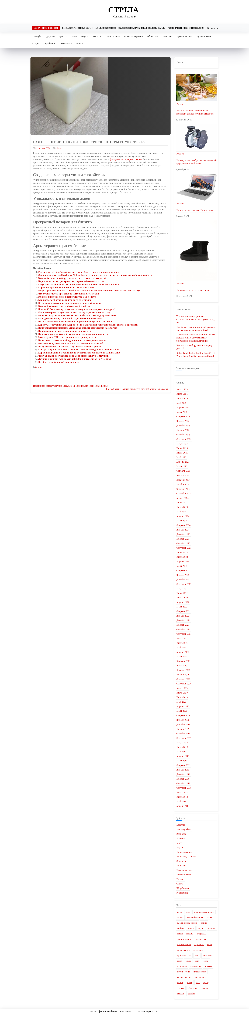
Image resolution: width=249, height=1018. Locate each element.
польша (208, 966)
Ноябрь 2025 (182, 430)
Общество (152, 36)
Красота (63, 36)
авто (188, 912)
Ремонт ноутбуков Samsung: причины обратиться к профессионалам (78, 271)
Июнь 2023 (182, 556)
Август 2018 (182, 792)
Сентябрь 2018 (184, 787)
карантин (199, 944)
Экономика (66, 43)
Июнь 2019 (182, 747)
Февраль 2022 (183, 611)
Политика (167, 36)
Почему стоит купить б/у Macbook (194, 210)
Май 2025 (181, 457)
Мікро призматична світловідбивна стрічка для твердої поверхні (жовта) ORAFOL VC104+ (89, 290)
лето (197, 955)
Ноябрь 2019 (182, 728)
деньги (191, 928)
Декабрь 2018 (183, 774)
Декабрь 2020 (183, 670)
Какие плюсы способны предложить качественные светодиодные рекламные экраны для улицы (195, 337)
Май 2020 (181, 701)
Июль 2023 (182, 552)
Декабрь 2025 (183, 425)
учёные (180, 993)
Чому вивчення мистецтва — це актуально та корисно (70, 346)
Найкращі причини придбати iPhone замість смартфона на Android (77, 327)
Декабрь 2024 (183, 479)
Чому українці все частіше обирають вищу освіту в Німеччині (73, 355)
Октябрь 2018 (183, 783)
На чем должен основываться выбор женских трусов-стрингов (75, 321)
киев (209, 944)
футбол (191, 993)
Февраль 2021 (183, 660)
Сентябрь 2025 (184, 439)
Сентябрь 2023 (184, 547)
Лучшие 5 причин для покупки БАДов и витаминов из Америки (75, 358)
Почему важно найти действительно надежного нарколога (73, 334)
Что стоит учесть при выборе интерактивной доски (68, 293)
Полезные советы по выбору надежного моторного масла (72, 340)
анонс (180, 917)
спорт (180, 982)
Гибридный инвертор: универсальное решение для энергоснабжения (70, 385)
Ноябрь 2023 (182, 538)
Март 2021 (181, 656)
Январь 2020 (182, 719)
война (204, 922)
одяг (197, 961)
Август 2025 (182, 443)
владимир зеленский (187, 922)
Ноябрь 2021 (182, 624)
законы (189, 933)
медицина (207, 955)
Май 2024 (181, 511)
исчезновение (184, 944)
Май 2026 (181, 402)
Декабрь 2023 (183, 534)
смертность (200, 977)
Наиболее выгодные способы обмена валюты (64, 330)
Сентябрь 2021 (184, 633)
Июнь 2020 (182, 697)
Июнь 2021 (182, 642)
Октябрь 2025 (183, 434)
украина (204, 988)
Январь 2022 (182, 615)
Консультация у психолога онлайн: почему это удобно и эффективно (78, 349)
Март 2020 (181, 710)
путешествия (199, 971)
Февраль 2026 (183, 416)
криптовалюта (184, 955)
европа (201, 928)
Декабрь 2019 (183, 724)
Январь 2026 (182, 420)
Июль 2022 (182, 593)
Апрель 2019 (182, 756)
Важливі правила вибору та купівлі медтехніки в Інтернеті (72, 278)
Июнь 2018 (182, 796)
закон (180, 933)
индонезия (200, 939)
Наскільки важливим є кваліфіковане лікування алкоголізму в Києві (196, 328)
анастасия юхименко (204, 912)
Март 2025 (181, 466)
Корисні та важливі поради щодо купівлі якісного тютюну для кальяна (79, 352)
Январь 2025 (182, 475)
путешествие (183, 971)
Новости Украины (133, 36)
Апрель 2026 (182, 407)
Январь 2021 (182, 665)
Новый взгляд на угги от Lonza (192, 290)
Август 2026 (182, 389)
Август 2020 (182, 688)
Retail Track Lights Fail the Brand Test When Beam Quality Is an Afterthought (195, 354)
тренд (206, 982)
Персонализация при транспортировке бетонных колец (71, 281)
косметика (198, 950)
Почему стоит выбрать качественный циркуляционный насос (196, 162)
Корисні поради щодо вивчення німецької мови (66, 287)
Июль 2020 (182, 692)
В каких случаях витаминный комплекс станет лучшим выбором (194, 112)
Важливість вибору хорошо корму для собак (194, 347)
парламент (195, 966)
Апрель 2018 (182, 805)
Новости (96, 36)
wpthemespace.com (148, 1011)
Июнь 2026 (182, 398)
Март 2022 (181, 606)
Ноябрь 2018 (182, 778)
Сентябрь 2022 (184, 583)
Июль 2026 (182, 393)
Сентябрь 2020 (184, 683)
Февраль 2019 (183, 765)
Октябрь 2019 (183, 733)
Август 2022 (182, 588)
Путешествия (203, 36)
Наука (84, 36)
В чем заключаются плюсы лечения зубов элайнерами (69, 302)
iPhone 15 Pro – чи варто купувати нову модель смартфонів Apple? (76, 309)
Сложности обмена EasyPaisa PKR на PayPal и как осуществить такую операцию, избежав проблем (95, 275)
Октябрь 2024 (183, 488)
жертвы (211, 928)
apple (179, 912)
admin (59, 148)
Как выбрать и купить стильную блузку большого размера (137, 388)
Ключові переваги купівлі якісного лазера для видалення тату (74, 312)
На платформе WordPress (104, 1011)
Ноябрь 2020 (182, 674)
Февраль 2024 (183, 525)
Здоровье (50, 36)
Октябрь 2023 (183, 543)
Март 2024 (181, 520)
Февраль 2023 (183, 570)
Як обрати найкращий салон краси (58, 361)
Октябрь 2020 (183, 679)
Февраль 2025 (183, 470)
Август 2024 (182, 497)
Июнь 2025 (182, 452)
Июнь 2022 (182, 597)
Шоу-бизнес (49, 43)
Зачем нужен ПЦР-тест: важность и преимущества (67, 337)
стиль (189, 982)
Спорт (35, 43)
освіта (205, 961)
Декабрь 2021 (183, 620)
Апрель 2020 (182, 706)
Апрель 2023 (182, 561)
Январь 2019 (182, 769)
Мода (74, 36)
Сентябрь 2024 (184, 493)
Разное (79, 43)
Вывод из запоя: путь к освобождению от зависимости (70, 318)
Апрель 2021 (182, 651)
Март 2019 (181, 760)
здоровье (201, 933)
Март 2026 (181, 411)
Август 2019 (182, 742)
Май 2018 (181, 801)
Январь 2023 (182, 574)
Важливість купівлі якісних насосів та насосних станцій (70, 343)
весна (209, 917)
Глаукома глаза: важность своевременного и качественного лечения (78, 284)
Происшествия (184, 36)
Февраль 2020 (183, 715)
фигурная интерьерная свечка (126, 159)
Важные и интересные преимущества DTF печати (67, 296)
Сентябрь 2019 (184, 737)
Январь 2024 (182, 529)
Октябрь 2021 (183, 629)
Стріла (123, 10)
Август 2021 (182, 638)
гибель (180, 928)
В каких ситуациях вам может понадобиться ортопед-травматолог (77, 315)
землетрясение (184, 939)
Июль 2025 (182, 448)
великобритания (195, 917)
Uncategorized (183, 829)
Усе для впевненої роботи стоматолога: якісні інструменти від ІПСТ (195, 319)
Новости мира (112, 36)
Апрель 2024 (182, 516)
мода (179, 961)
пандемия (182, 966)
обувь (188, 961)
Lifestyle (36, 36)
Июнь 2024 (182, 507)
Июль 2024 (182, 502)
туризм (180, 988)
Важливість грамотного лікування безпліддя (64, 306)
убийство (192, 988)
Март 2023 (181, 565)
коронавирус (183, 950)
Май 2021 (181, 647)
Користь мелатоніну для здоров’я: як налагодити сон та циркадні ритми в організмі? (88, 324)
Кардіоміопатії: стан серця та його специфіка (64, 299)
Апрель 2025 (182, 461)
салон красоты (184, 977)
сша (198, 982)
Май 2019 (181, 751)
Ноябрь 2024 (182, 484)
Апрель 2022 (182, 602)
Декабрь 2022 (183, 579)
